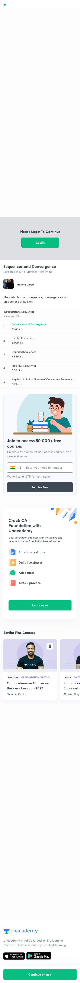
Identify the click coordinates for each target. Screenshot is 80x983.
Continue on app (40, 974)
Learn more (40, 605)
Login (40, 242)
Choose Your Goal (22, 5)
